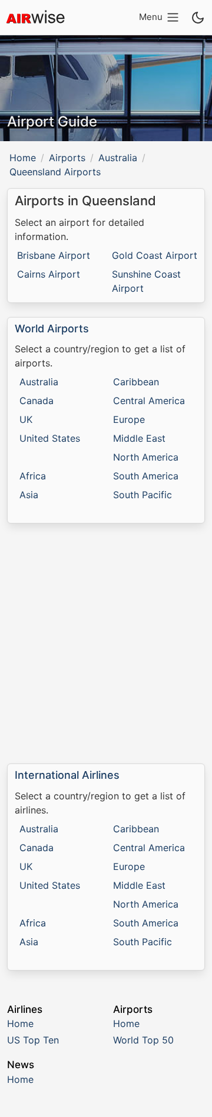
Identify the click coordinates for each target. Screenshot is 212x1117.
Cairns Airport (48, 274)
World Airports (52, 328)
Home (22, 158)
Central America (149, 400)
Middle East (139, 438)
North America (145, 457)
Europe (129, 419)
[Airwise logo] (35, 17)
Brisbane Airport (53, 255)
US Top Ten (33, 1040)
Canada (36, 400)
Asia (28, 495)
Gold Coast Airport (154, 255)
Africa (32, 476)
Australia (117, 158)
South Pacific (142, 495)
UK (25, 419)
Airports (67, 158)
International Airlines (67, 775)
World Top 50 (143, 1040)
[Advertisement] (106, 643)
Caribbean (136, 382)
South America (145, 476)
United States (49, 438)
